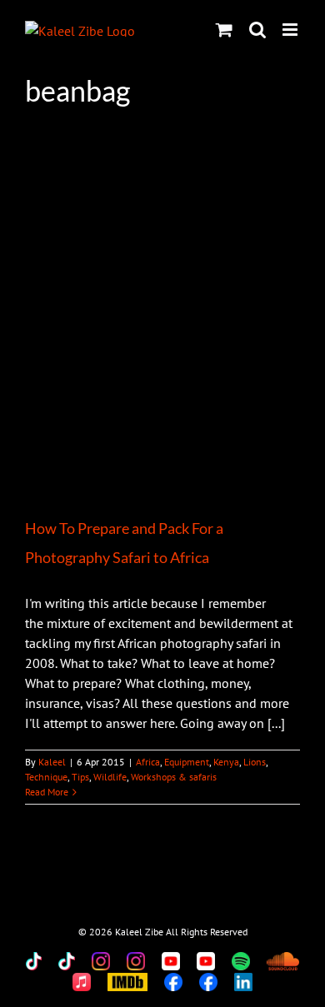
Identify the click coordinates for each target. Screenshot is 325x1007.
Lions (254, 761)
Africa (148, 761)
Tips (80, 776)
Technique (46, 776)
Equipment (186, 761)
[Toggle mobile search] (257, 29)
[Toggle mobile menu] (291, 29)
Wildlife (110, 776)
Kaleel (52, 761)
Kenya (226, 761)
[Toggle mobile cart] (224, 29)
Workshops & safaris (174, 776)
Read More (46, 791)
